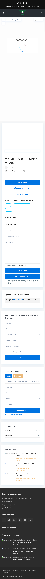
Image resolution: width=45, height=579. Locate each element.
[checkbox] (5, 266)
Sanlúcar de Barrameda (22, 205)
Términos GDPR (22, 266)
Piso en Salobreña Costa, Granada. (25, 549)
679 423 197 (35, 6)
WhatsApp (23, 194)
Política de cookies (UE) (9, 576)
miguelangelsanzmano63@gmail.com (20, 171)
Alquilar (7, 430)
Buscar (22, 358)
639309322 (12, 167)
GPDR (21, 576)
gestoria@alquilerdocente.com (14, 505)
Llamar (23, 188)
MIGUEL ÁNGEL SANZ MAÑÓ (21, 161)
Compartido (8, 435)
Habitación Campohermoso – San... (25, 540)
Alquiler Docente (9, 508)
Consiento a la (17, 266)
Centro (9, 210)
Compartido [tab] (18, 376)
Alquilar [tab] (8, 376)
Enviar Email (22, 182)
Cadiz (8, 205)
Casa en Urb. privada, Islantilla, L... (23, 475)
